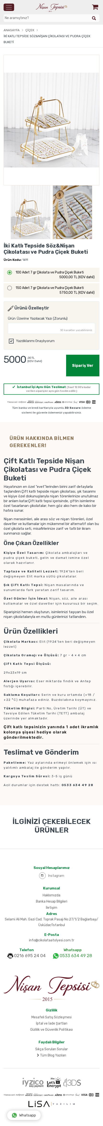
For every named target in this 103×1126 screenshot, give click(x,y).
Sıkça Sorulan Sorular (51, 1049)
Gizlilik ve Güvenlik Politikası (51, 1030)
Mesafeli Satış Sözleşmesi (51, 1017)
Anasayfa (12, 30)
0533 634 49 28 (75, 955)
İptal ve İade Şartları (51, 1023)
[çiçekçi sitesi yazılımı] (51, 1104)
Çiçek (29, 30)
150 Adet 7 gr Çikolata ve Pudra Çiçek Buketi (55, 290)
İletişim (51, 908)
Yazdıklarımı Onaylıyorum (35, 341)
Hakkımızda (51, 895)
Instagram (56, 876)
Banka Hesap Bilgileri (51, 901)
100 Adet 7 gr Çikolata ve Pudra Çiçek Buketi (55, 274)
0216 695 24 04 (30, 955)
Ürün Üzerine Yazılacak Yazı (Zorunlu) (38, 318)
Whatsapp (27, 1115)
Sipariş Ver (82, 365)
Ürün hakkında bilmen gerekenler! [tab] (42, 441)
